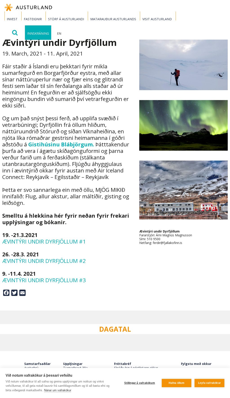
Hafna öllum (176, 383)
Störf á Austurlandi (66, 19)
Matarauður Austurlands (113, 19)
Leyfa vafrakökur (209, 383)
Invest (12, 19)
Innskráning (38, 33)
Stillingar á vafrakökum (139, 383)
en (59, 33)
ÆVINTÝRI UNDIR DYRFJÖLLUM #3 (44, 280)
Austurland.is (28, 7)
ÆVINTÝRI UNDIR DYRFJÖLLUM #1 (44, 241)
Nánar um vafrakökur (57, 390)
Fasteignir (33, 19)
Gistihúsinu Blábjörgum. (61, 144)
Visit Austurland (157, 19)
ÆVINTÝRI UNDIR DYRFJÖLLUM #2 (44, 260)
